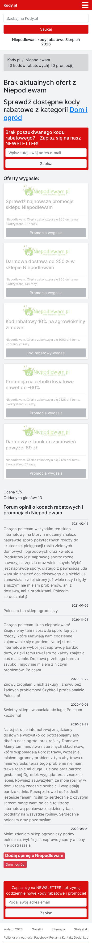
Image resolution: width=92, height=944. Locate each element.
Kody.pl (10, 5)
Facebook (41, 937)
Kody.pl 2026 (13, 929)
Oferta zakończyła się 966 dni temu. (53, 219)
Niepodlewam (37, 59)
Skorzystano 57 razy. (21, 464)
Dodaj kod (81, 937)
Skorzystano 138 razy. (22, 284)
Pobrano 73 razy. (18, 344)
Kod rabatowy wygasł (46, 353)
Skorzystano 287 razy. (22, 224)
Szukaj (46, 29)
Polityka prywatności (18, 937)
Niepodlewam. (16, 219)
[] (28, 65)
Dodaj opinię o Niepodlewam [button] (34, 855)
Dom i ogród (15, 864)
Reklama (55, 937)
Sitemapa (58, 929)
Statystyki (81, 929)
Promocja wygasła (46, 232)
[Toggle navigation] (85, 5)
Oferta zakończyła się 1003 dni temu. (53, 339)
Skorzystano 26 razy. (21, 404)
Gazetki (37, 929)
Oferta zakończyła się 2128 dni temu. (53, 399)
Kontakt (67, 937)
